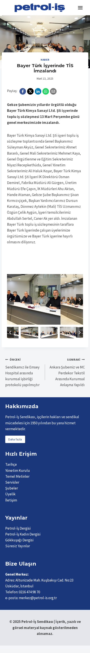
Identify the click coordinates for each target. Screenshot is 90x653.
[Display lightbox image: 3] (45, 299)
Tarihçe (11, 464)
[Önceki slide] (10, 299)
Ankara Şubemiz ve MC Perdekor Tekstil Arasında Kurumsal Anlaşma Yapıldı (67, 372)
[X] (30, 91)
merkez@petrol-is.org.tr (38, 597)
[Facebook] (22, 91)
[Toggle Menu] (80, 7)
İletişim (11, 500)
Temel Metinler (17, 476)
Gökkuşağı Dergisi (19, 540)
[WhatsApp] (45, 91)
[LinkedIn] (38, 91)
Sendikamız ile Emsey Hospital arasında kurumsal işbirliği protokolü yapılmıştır (22, 372)
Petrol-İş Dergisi (18, 528)
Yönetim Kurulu (17, 470)
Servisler (12, 482)
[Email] (53, 91)
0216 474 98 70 (29, 592)
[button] (15, 332)
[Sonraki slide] (79, 299)
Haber (45, 59)
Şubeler (11, 488)
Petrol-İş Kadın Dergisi (22, 534)
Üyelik (10, 494)
